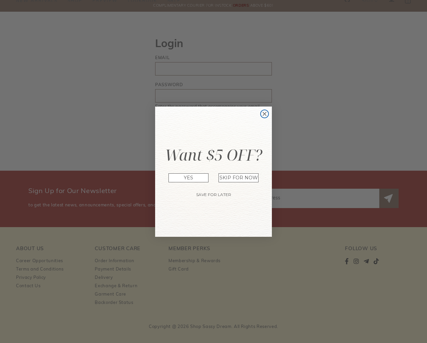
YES (188, 178)
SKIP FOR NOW (239, 178)
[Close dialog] (265, 114)
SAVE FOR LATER (213, 194)
